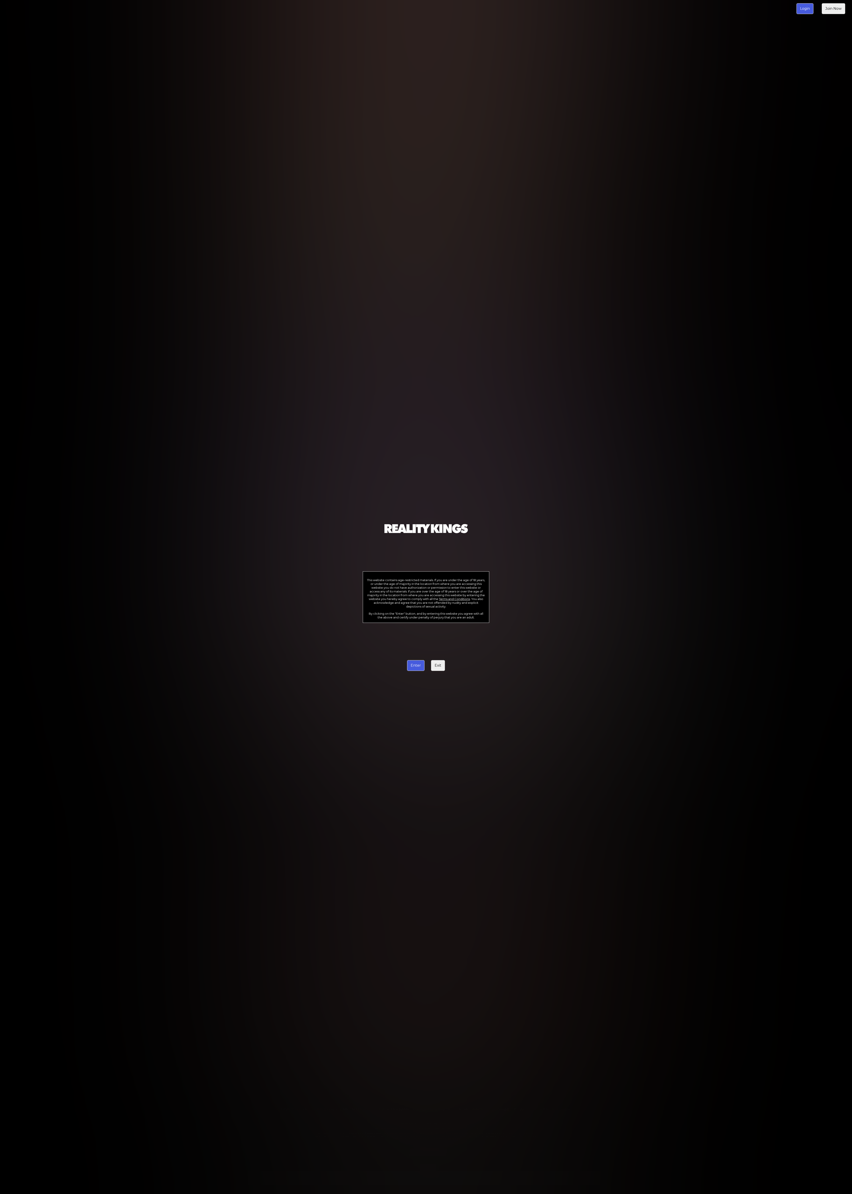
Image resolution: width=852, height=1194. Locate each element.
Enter (416, 665)
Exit (438, 665)
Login (805, 8)
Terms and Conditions (454, 599)
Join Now (833, 8)
